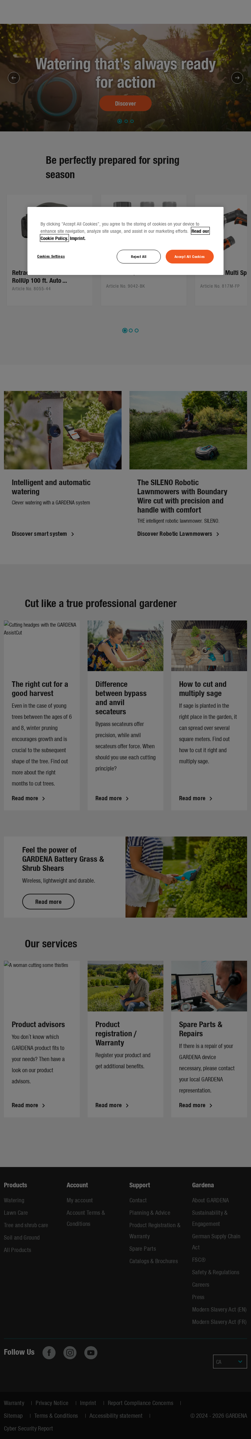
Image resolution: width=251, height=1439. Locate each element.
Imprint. (78, 238)
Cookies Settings (51, 256)
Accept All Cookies (190, 256)
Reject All (139, 256)
